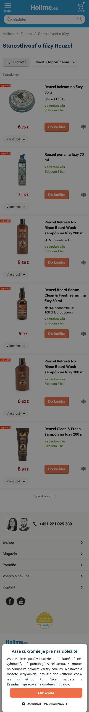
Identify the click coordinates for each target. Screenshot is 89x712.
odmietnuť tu (30, 679)
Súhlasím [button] (46, 693)
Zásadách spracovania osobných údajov (38, 684)
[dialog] (44, 678)
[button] (44, 703)
